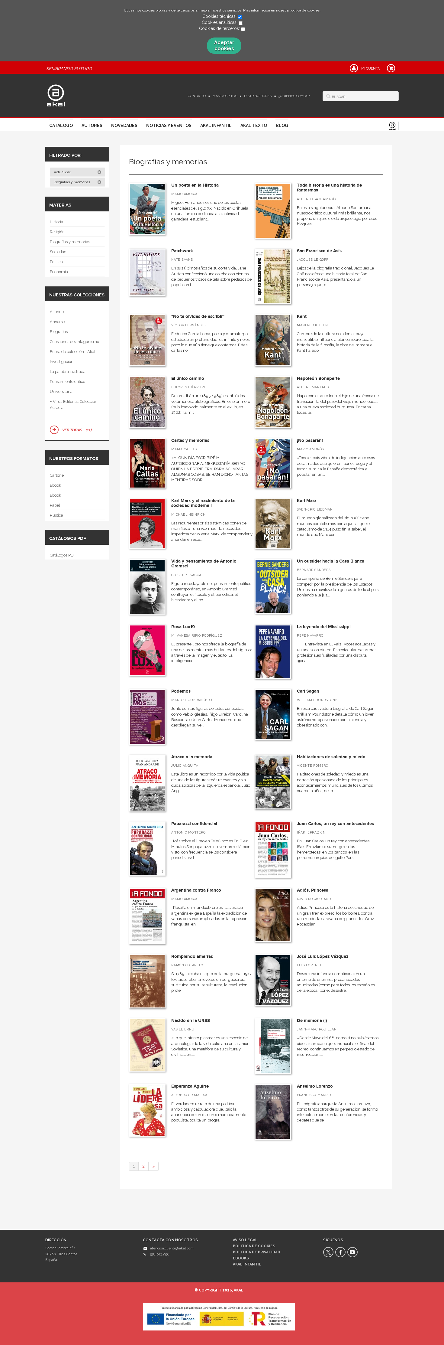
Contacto (197, 96)
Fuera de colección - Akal (72, 351)
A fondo (57, 311)
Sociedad (58, 252)
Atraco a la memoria (191, 757)
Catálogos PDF (63, 555)
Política (56, 262)
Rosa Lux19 (183, 627)
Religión (57, 232)
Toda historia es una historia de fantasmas (329, 187)
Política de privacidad (256, 1252)
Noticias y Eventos (168, 125)
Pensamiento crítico (67, 381)
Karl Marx (307, 501)
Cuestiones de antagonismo (74, 341)
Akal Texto (253, 125)
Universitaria (61, 391)
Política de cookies (254, 1246)
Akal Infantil (216, 125)
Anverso (57, 321)
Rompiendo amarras (192, 956)
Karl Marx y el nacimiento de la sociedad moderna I (203, 503)
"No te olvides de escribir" (197, 316)
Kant (302, 316)
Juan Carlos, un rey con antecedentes (335, 824)
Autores (92, 125)
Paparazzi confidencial (194, 824)
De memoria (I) (312, 1020)
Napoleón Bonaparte (318, 378)
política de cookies (305, 10)
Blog (282, 125)
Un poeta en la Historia (195, 185)
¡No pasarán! (310, 440)
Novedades (124, 125)
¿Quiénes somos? (294, 96)
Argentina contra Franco (196, 890)
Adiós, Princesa (312, 890)
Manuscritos (225, 96)
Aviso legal (245, 1240)
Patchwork (182, 251)
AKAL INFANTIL (247, 1264)
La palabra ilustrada (67, 371)
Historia (56, 222)
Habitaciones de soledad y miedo (331, 757)
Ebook (55, 485)
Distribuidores (258, 96)
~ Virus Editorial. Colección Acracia (73, 404)
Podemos (181, 691)
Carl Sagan (308, 691)
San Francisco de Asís (319, 251)
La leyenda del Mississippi (324, 627)
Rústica (56, 515)
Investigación (61, 361)
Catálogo (61, 125)
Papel (55, 505)
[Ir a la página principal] (56, 95)
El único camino (187, 378)
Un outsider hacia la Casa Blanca (330, 561)
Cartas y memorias (190, 440)
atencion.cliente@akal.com (172, 1248)
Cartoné (57, 475)
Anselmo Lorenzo (315, 1086)
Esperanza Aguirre (190, 1086)
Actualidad (63, 172)
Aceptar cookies (224, 45)
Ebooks (241, 1258)
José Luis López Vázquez (322, 956)
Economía (59, 271)
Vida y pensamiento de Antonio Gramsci (203, 563)
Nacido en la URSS (190, 1020)
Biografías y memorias (72, 182)
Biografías (59, 331)
